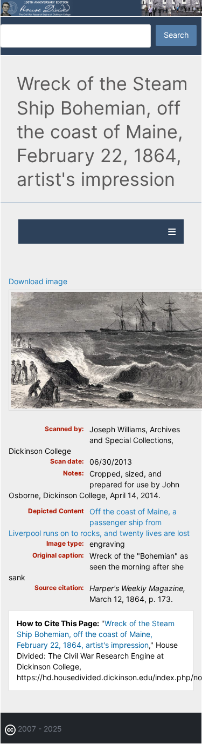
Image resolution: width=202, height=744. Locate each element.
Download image (38, 281)
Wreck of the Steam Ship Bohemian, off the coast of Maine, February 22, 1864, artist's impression (96, 634)
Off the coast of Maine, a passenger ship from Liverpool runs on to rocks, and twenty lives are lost (99, 522)
